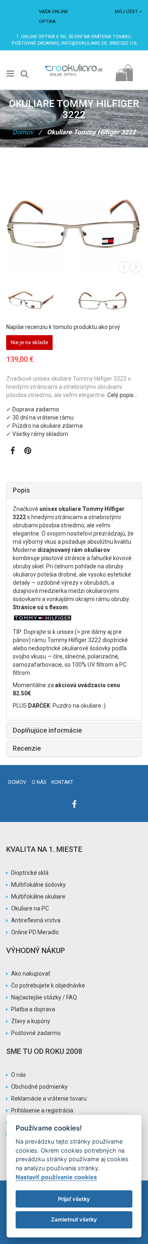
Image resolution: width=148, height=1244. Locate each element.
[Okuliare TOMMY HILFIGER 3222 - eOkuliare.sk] (38, 300)
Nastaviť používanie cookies (56, 1177)
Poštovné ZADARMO (35, 43)
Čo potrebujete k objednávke (48, 985)
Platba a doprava (33, 1009)
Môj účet (126, 11)
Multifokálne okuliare (38, 896)
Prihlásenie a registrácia (42, 1110)
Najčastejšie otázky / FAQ (44, 997)
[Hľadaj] (25, 74)
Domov (22, 132)
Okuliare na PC (30, 908)
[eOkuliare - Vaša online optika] (74, 65)
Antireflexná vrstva (35, 920)
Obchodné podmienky (39, 1086)
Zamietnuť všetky (74, 1219)
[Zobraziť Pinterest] (27, 451)
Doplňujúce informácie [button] (47, 730)
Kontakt (62, 782)
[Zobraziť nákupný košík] (124, 70)
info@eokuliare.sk (84, 43)
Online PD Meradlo (35, 932)
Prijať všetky (74, 1199)
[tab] (74, 490)
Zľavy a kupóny (30, 1021)
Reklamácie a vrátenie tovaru (49, 1098)
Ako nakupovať (30, 973)
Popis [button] (21, 490)
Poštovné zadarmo (36, 1033)
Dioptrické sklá (30, 872)
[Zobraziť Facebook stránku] (12, 451)
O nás (39, 782)
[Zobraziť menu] (10, 73)
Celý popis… (122, 395)
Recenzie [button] (27, 748)
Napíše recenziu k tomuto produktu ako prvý (63, 327)
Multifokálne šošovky (38, 884)
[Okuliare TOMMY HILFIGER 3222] (110, 300)
